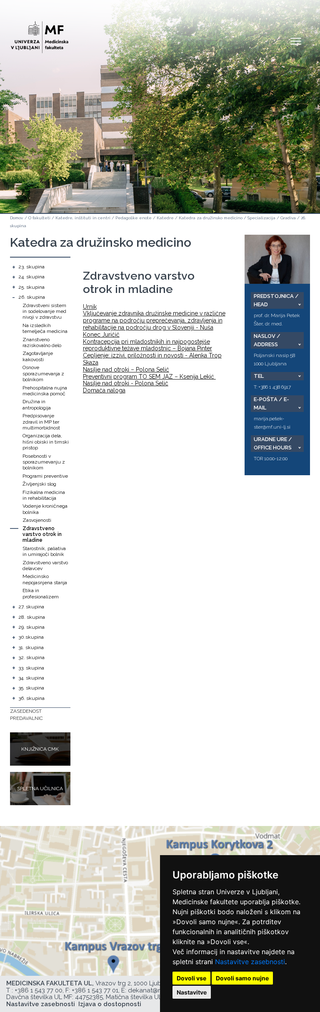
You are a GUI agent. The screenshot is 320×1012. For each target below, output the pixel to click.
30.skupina (31, 637)
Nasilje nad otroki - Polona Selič (125, 383)
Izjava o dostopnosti (109, 1004)
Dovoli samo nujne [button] (242, 978)
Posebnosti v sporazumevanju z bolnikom (43, 462)
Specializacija (261, 218)
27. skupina (31, 607)
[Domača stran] (39, 33)
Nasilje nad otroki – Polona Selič (126, 369)
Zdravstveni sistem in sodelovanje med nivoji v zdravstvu (44, 311)
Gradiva (288, 218)
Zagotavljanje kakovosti (37, 356)
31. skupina (31, 647)
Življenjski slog (39, 484)
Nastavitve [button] (192, 992)
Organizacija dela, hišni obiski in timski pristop (45, 442)
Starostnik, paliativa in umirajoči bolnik (44, 551)
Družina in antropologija (36, 404)
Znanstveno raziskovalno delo (41, 342)
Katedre (165, 218)
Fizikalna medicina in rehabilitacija (43, 495)
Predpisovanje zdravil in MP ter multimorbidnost (41, 422)
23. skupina (31, 267)
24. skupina (31, 277)
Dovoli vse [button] (191, 978)
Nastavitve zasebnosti (250, 961)
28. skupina (31, 617)
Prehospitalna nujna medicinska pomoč (44, 391)
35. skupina (31, 688)
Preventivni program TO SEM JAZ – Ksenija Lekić (149, 376)
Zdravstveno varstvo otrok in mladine (42, 534)
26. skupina (31, 297)
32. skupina (31, 657)
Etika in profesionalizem (40, 593)
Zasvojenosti (36, 520)
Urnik (90, 306)
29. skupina (31, 627)
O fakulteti (39, 218)
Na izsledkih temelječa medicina (45, 328)
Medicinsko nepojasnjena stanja (44, 579)
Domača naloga (104, 390)
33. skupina (31, 668)
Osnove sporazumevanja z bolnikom (43, 373)
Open (295, 40)
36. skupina (31, 698)
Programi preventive (45, 476)
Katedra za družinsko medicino (210, 218)
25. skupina (31, 287)
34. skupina (31, 678)
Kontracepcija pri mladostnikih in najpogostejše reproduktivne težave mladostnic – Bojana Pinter (147, 345)
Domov (16, 218)
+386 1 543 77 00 (38, 990)
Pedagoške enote (133, 218)
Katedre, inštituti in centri (82, 218)
